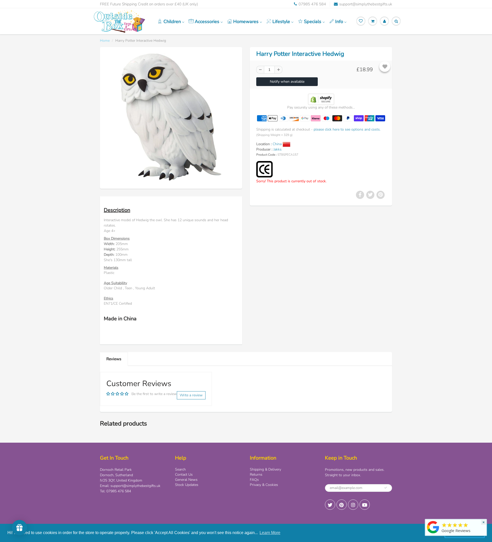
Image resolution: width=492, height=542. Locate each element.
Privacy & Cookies (264, 484)
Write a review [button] (191, 395)
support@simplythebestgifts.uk (365, 4)
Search (180, 469)
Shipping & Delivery (265, 469)
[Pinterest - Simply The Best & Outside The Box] (341, 505)
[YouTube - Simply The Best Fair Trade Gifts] (365, 505)
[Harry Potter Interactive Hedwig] (171, 117)
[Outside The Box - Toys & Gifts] (433, 533)
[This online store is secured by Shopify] (321, 99)
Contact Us (184, 474)
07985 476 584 (312, 4)
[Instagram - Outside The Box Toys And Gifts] (353, 505)
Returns (256, 474)
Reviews (113, 359)
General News (186, 479)
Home (105, 40)
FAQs (254, 479)
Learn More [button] (270, 532)
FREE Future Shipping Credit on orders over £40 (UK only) (149, 4)
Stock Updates (186, 484)
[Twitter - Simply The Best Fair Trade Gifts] (330, 505)
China (278, 144)
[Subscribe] (385, 488)
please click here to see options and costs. (347, 129)
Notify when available (287, 81)
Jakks (277, 149)
